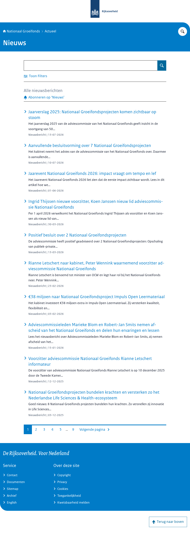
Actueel (50, 31)
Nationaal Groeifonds (23, 31)
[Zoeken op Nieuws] (161, 65)
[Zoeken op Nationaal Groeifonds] (182, 31)
